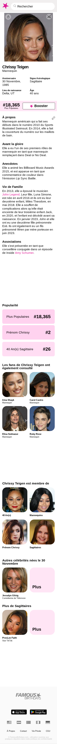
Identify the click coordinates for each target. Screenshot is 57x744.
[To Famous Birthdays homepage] (5, 6)
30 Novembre (11, 81)
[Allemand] (48, 722)
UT (13, 93)
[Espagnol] (19, 722)
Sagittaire (36, 81)
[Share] (8, 17)
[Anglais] (9, 722)
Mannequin (9, 70)
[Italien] (38, 722)
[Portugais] (28, 722)
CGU (48, 731)
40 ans (34, 93)
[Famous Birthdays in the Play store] (38, 712)
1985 (5, 84)
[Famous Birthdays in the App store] (19, 712)
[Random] (49, 16)
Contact (23, 731)
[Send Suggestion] (53, 118)
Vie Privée (36, 731)
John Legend (11, 194)
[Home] (28, 696)
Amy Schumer (24, 252)
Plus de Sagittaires (16, 606)
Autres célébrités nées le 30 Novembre (23, 562)
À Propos (11, 731)
